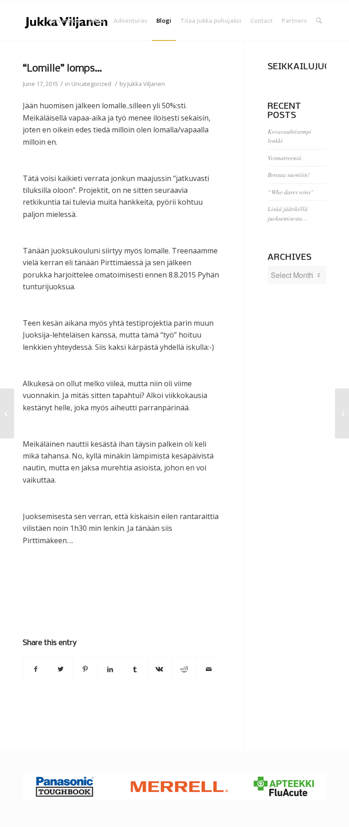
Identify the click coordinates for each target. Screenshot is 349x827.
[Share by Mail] (209, 669)
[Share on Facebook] (35, 669)
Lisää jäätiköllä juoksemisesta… (288, 213)
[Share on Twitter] (60, 669)
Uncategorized (91, 84)
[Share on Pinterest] (85, 669)
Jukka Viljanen (146, 84)
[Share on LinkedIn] (110, 669)
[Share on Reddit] (184, 669)
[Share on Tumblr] (135, 669)
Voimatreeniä (284, 157)
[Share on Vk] (159, 669)
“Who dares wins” (291, 191)
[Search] (318, 20)
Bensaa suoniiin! (289, 174)
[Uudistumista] (7, 413)
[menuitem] (64, 20)
